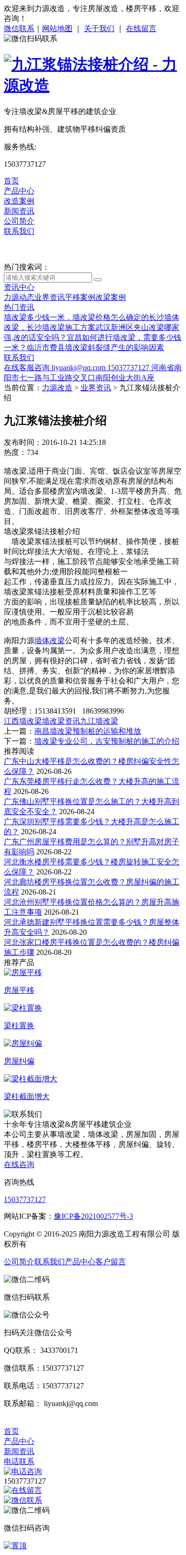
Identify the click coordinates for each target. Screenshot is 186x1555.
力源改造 (57, 388)
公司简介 (19, 221)
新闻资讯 (19, 211)
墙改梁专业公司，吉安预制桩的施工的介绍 (106, 741)
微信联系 (19, 28)
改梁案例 (110, 297)
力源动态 (19, 297)
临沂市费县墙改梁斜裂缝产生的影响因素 (95, 347)
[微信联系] (23, 1500)
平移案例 (80, 297)
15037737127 (129, 367)
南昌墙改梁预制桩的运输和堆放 (87, 731)
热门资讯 (19, 307)
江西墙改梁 (23, 721)
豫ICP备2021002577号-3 (93, 1216)
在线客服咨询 (28, 367)
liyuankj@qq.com (79, 367)
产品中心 (19, 191)
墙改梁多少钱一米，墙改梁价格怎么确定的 (76, 317)
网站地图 (57, 28)
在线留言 (141, 28)
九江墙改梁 (99, 721)
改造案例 (19, 201)
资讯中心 (19, 287)
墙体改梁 (49, 640)
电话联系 (19, 1461)
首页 (11, 181)
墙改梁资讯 (61, 721)
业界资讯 (49, 297)
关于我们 (99, 28)
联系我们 (19, 231)
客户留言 (110, 1262)
